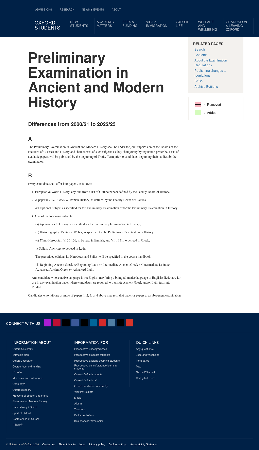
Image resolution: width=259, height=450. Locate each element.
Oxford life (183, 23)
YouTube (57, 322)
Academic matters (105, 23)
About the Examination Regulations (210, 62)
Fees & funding (129, 23)
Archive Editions (206, 86)
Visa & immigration (156, 23)
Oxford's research (23, 360)
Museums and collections (27, 378)
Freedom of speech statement (30, 395)
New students (79, 23)
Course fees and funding (27, 366)
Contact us (48, 444)
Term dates (142, 360)
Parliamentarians (84, 415)
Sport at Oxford (22, 413)
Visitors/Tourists (83, 391)
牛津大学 (18, 424)
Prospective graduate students (92, 354)
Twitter (66, 322)
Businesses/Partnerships (89, 420)
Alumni (78, 403)
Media (77, 397)
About (116, 9)
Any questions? (145, 348)
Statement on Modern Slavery (30, 401)
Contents (200, 54)
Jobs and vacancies (147, 354)
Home (16, 16)
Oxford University (23, 348)
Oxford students (47, 25)
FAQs (198, 80)
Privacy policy (97, 444)
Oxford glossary (22, 389)
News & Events (93, 9)
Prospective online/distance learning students (95, 367)
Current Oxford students (88, 374)
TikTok (84, 322)
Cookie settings (118, 444)
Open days (19, 383)
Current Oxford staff (85, 380)
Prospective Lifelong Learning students (97, 360)
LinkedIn (93, 322)
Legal (82, 444)
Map (138, 366)
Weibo (102, 322)
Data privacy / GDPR (25, 407)
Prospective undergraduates (90, 348)
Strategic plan (21, 354)
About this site (66, 444)
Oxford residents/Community (91, 386)
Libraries (17, 372)
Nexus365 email (145, 372)
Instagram (111, 322)
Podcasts (47, 322)
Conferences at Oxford (26, 418)
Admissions (43, 9)
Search (199, 49)
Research (67, 9)
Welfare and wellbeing (207, 25)
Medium (120, 322)
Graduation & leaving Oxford (236, 25)
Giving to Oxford (145, 378)
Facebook (75, 322)
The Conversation (129, 322)
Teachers (79, 409)
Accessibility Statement (144, 444)
